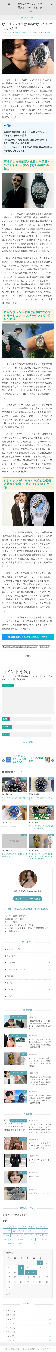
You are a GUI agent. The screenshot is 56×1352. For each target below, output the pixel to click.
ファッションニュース (16, 969)
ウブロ (6, 1235)
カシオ (31, 1239)
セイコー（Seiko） (18, 1239)
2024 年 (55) (10, 1319)
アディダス (28, 1235)
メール (7, 727)
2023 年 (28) (10, 1323)
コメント (8, 686)
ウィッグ (11, 956)
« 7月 (7, 1294)
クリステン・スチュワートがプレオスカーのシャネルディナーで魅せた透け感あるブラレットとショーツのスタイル (40, 1128)
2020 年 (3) (9, 1336)
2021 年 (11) (10, 1332)
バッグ (10, 963)
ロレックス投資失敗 (36, 759)
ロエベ (19, 1243)
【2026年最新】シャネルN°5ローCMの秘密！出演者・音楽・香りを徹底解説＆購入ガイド (40, 1025)
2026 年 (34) (10, 1311)
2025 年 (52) (10, 1315)
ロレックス (45, 647)
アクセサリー (13, 949)
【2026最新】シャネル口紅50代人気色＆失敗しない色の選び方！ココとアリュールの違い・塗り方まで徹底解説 (40, 1081)
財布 (9, 989)
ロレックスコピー (13, 922)
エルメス (16, 1231)
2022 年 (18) (10, 1328)
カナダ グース (41, 1235)
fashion (22, 1227)
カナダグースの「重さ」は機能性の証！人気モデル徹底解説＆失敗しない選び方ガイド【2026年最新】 (40, 1099)
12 (21, 1272)
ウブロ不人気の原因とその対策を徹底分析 (19, 759)
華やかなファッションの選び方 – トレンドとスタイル (30, 7)
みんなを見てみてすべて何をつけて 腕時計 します (14, 855)
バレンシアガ (9, 1243)
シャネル (7, 1231)
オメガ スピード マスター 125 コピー (22, 925)
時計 (48, 32)
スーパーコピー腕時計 (15, 916)
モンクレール (16, 1235)
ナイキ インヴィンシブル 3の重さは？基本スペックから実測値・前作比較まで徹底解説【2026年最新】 (40, 1043)
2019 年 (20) (10, 1340)
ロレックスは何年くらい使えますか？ (14, 799)
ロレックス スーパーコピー (27, 299)
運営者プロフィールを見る (27, 899)
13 (27, 1272)
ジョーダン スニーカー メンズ (39, 1194)
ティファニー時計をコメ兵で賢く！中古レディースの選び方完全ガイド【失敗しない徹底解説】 (41, 856)
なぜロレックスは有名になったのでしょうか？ (21, 647)
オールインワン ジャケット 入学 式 (39, 1161)
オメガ (36, 1231)
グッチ (44, 1231)
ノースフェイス (10, 1227)
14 (34, 1272)
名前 (6, 719)
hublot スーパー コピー (15, 919)
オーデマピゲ (41, 1239)
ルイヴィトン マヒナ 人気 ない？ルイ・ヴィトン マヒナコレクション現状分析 (40, 1145)
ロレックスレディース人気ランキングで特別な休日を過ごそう (41, 827)
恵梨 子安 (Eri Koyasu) (25, 32)
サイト (6, 734)
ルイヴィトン (41, 1227)
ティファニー (29, 1243)
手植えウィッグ (35, 1176)
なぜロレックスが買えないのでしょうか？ (41, 799)
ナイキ (31, 1227)
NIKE (6, 1239)
